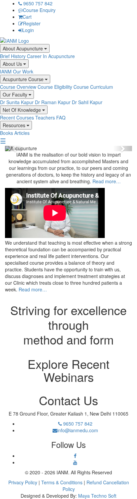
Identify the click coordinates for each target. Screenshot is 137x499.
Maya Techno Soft (97, 495)
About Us (13, 63)
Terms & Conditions (61, 482)
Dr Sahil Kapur (87, 102)
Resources (15, 125)
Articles (22, 133)
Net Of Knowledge (22, 109)
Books (6, 133)
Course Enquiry (39, 10)
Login (28, 30)
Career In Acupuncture (51, 56)
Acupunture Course (24, 79)
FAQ (61, 117)
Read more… (106, 181)
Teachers (45, 117)
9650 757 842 (37, 3)
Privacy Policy (22, 482)
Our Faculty (16, 94)
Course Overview (18, 86)
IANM (6, 71)
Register (32, 23)
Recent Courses (17, 117)
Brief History (13, 56)
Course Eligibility (55, 86)
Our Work (23, 71)
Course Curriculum (93, 86)
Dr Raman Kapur (52, 102)
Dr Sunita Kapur (17, 102)
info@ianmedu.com (77, 430)
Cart (27, 16)
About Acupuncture (23, 48)
